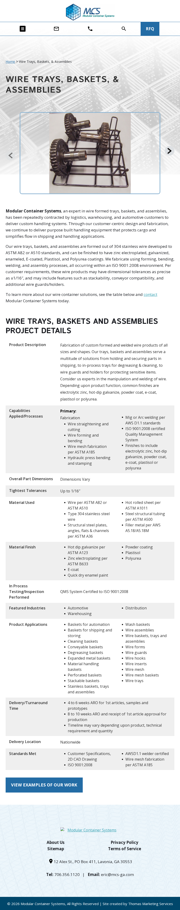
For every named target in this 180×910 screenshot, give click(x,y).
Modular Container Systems (43, 903)
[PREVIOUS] (10, 155)
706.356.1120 (67, 874)
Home (10, 61)
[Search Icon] (124, 29)
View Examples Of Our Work (44, 785)
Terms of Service (124, 848)
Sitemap (55, 848)
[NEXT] (169, 151)
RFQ (150, 28)
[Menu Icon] (23, 29)
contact (150, 294)
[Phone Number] (90, 29)
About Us (55, 842)
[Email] (56, 29)
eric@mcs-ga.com (117, 874)
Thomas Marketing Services (150, 903)
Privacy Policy (124, 842)
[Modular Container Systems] (90, 12)
